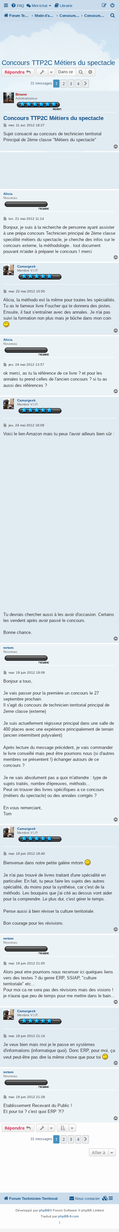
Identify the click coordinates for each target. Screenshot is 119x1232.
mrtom (8, 647)
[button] (85, 84)
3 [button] (71, 84)
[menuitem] (17, 6)
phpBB (44, 1210)
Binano (21, 94)
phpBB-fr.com (68, 1216)
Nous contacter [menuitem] (87, 1199)
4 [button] (78, 84)
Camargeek (26, 266)
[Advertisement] (59, 39)
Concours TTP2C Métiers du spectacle (58, 62)
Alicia (8, 194)
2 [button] (63, 84)
